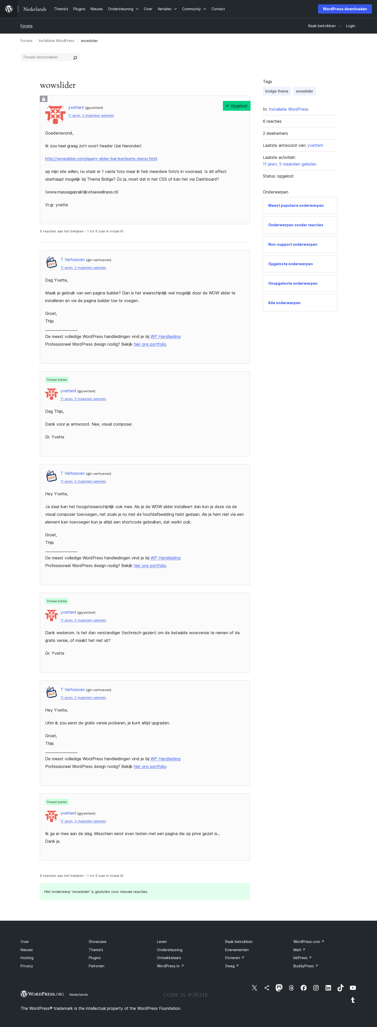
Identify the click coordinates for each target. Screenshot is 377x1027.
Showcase (97, 941)
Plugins (95, 958)
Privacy (27, 966)
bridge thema (276, 91)
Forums (27, 26)
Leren (162, 941)
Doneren (234, 958)
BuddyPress (305, 966)
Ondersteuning (169, 950)
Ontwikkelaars (169, 958)
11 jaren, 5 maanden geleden (91, 115)
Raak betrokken (239, 941)
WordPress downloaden (345, 9)
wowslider (304, 91)
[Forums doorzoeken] (75, 57)
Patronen (96, 966)
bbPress (302, 958)
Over (25, 941)
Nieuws (27, 950)
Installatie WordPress (56, 40)
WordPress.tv (170, 966)
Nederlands (79, 994)
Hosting (27, 958)
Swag (232, 966)
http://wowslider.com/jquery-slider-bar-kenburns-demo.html (101, 158)
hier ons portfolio (150, 344)
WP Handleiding (166, 336)
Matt (299, 950)
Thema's (96, 950)
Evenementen (237, 950)
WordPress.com (308, 941)
